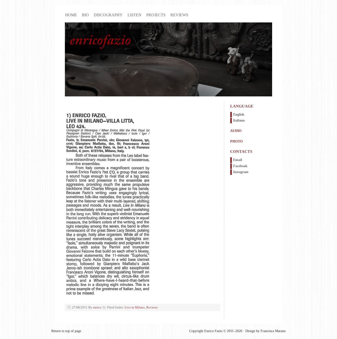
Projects (156, 15)
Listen (134, 15)
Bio (85, 15)
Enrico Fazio (168, 59)
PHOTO (236, 141)
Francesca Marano (273, 331)
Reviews (179, 15)
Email (237, 160)
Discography (108, 15)
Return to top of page (66, 331)
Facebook (240, 166)
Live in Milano (135, 307)
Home (71, 15)
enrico (97, 307)
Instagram (240, 172)
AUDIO (236, 131)
